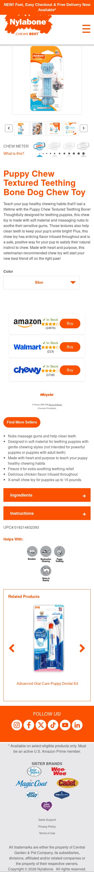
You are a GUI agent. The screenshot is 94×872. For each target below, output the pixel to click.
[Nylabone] (28, 22)
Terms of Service (55, 405)
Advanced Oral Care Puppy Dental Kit (47, 684)
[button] (21, 422)
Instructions (22, 513)
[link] (70, 323)
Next (84, 130)
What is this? (13, 153)
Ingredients (21, 495)
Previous (9, 130)
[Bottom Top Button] (83, 866)
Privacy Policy (47, 826)
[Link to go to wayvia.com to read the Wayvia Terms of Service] (47, 393)
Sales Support (47, 819)
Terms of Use (47, 833)
